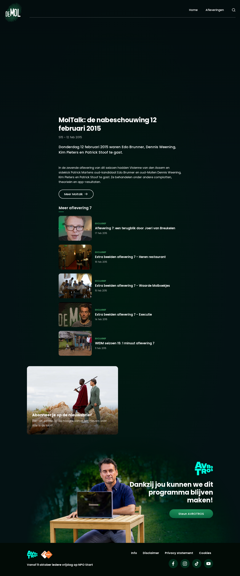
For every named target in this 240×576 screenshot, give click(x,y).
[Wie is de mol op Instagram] (185, 563)
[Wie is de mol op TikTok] (196, 563)
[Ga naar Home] (13, 12)
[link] (76, 194)
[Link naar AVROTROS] (32, 555)
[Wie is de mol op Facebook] (173, 563)
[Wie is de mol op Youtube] (208, 563)
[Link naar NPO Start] (47, 555)
